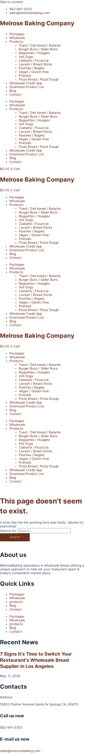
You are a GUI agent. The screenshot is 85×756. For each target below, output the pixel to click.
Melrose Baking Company (37, 23)
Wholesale (17, 38)
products (16, 602)
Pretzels (25, 75)
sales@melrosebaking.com (20, 751)
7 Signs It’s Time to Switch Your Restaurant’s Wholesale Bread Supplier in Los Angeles (36, 660)
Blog (12, 91)
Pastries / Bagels (31, 68)
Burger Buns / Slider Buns (38, 49)
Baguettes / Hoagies (34, 53)
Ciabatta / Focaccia (34, 60)
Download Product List (26, 87)
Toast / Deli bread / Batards (40, 45)
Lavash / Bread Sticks (35, 64)
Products (16, 41)
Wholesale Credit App (25, 83)
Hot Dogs (26, 57)
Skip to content (11, 2)
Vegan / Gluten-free (34, 72)
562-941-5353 (11, 727)
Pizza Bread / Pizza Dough (39, 79)
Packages (16, 34)
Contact (15, 94)
